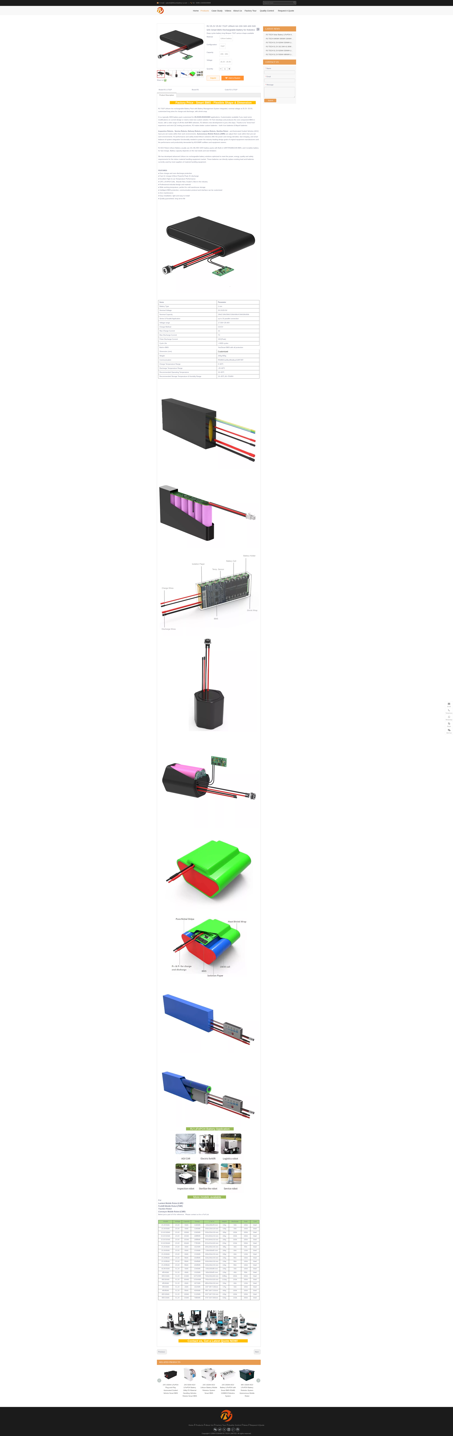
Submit (270, 100)
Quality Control (234, 1425)
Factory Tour (220, 1425)
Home (191, 1425)
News (245, 1425)
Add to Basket (234, 78)
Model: (161, 90)
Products (199, 1425)
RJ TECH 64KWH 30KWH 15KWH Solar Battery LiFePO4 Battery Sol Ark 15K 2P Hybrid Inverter (280, 39)
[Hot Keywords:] (294, 2)
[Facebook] (238, 1429)
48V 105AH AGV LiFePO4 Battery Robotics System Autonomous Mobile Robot (171, 1390)
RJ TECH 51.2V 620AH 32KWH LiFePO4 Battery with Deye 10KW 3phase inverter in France (280, 50)
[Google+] (233, 1429)
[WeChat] (215, 1429)
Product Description (166, 95)
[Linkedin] (229, 1429)
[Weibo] (220, 1429)
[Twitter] (224, 1429)
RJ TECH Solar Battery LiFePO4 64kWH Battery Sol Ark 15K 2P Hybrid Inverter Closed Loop (280, 35)
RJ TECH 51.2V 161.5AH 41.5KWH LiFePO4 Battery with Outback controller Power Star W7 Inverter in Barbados (280, 46)
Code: (227, 90)
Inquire (213, 78)
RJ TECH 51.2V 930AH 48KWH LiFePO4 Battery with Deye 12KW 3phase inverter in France (280, 54)
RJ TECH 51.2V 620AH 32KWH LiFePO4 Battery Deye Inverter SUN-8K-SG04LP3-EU (280, 42)
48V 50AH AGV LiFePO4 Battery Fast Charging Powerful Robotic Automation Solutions (190, 1390)
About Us (209, 1425)
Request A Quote (257, 1425)
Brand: (194, 90)
